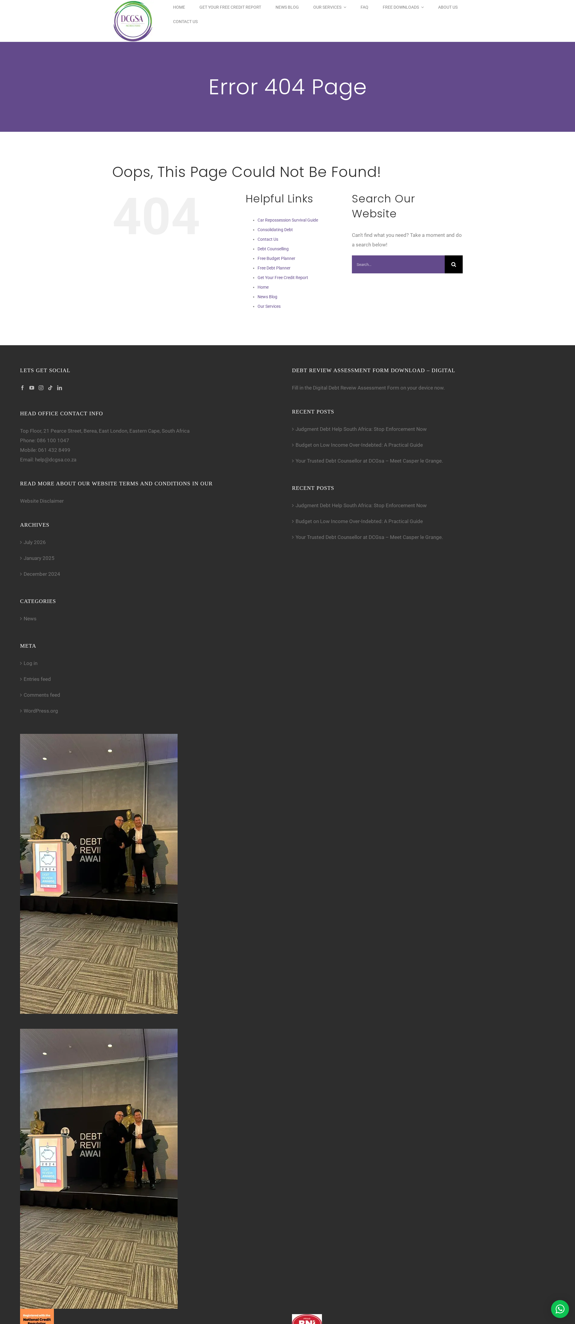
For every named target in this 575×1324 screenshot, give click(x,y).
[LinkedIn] (59, 387)
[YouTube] (31, 387)
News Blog (267, 296)
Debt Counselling (273, 248)
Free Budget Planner (276, 258)
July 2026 (35, 542)
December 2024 (42, 574)
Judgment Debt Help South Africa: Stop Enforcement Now (361, 429)
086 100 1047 (53, 440)
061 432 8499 (54, 450)
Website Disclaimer (42, 501)
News (30, 619)
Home (263, 287)
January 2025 (39, 558)
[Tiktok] (50, 387)
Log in (30, 663)
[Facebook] (22, 387)
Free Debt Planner (274, 268)
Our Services (269, 306)
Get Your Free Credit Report (283, 277)
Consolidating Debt (275, 229)
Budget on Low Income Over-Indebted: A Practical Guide (359, 445)
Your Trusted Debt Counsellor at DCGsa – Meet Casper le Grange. (369, 461)
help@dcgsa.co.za (55, 460)
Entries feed (37, 679)
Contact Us (268, 239)
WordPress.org (41, 711)
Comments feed (42, 695)
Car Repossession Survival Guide (288, 220)
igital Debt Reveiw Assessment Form (357, 388)
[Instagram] (41, 387)
